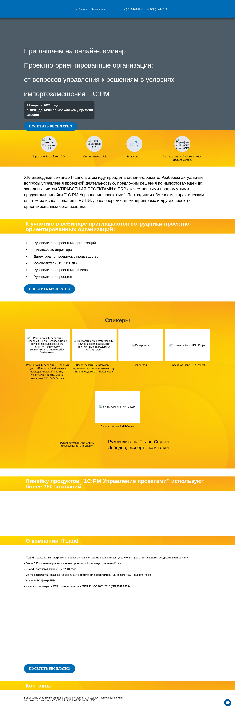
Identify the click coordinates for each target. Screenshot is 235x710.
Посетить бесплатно (50, 126)
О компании (98, 9)
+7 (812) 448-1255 (132, 9)
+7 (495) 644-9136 (157, 9)
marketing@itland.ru (111, 697)
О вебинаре (81, 9)
